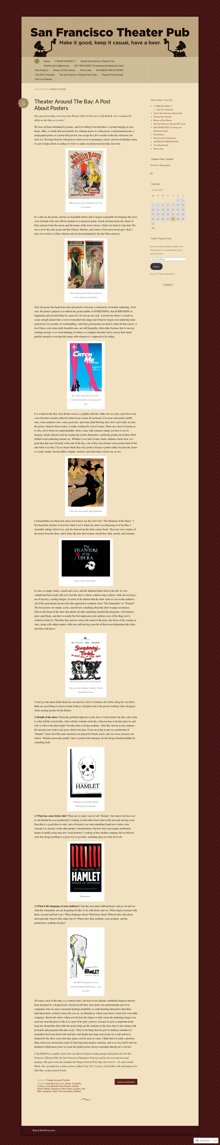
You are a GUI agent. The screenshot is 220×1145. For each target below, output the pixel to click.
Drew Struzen (64, 1086)
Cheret (68, 1083)
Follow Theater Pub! (161, 238)
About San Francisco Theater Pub (98, 61)
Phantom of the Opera (61, 1088)
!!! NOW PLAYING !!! (65, 61)
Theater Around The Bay (58, 1080)
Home (47, 61)
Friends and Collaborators (57, 65)
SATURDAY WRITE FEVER (109, 70)
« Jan (152, 227)
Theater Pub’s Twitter (162, 159)
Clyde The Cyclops (92, 1066)
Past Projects (42, 70)
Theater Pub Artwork (112, 74)
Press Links (85, 70)
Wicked (77, 1091)
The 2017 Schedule (45, 74)
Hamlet (75, 1086)
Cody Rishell (51, 1086)
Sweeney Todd (50, 1091)
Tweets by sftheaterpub (160, 165)
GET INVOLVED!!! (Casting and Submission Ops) (99, 65)
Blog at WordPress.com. (44, 1130)
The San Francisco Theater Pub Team (78, 74)
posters (77, 1088)
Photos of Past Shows (64, 70)
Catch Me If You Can (54, 1083)
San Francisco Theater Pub (110, 37)
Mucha (47, 1088)
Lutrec (40, 1088)
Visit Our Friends (43, 79)
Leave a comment (126, 1081)
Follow (156, 266)
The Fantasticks (65, 1091)
